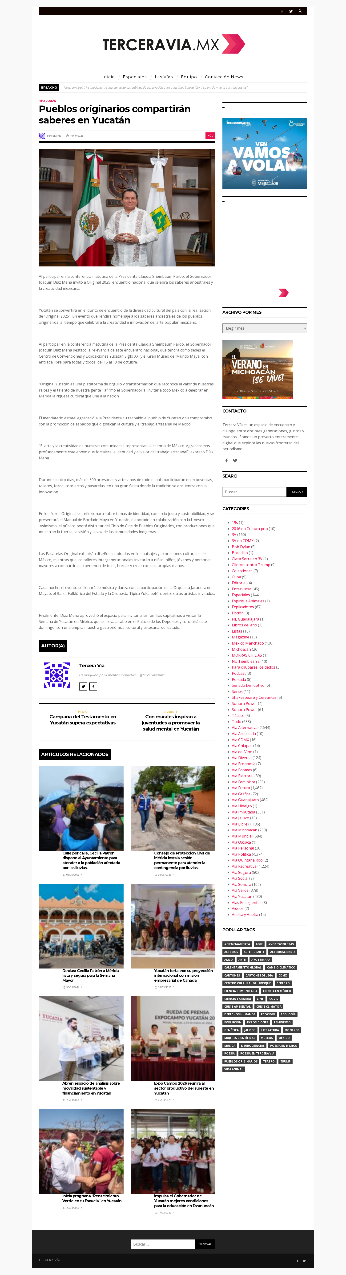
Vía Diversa (242, 757)
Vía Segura (241, 872)
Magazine (240, 637)
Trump (285, 1061)
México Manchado (248, 643)
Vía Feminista (243, 782)
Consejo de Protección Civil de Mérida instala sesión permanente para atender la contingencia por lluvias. (182, 860)
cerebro (283, 983)
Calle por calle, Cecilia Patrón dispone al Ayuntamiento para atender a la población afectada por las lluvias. (91, 860)
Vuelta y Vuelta (245, 914)
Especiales (241, 594)
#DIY (259, 944)
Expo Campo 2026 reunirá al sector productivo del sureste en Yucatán (184, 1088)
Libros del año (244, 625)
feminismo (282, 1022)
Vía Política (241, 854)
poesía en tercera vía (257, 1053)
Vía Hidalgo (242, 806)
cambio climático (281, 967)
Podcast (239, 673)
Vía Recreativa (244, 866)
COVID (273, 999)
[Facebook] (282, 11)
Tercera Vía (54, 135)
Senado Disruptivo (248, 685)
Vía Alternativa (244, 727)
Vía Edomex (242, 769)
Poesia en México (283, 1046)
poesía (229, 1053)
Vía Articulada (244, 733)
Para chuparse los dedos (253, 667)
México (284, 1038)
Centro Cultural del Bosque (247, 983)
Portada (239, 679)
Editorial (239, 582)
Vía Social (240, 878)
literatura (270, 1030)
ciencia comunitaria (240, 991)
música (229, 1046)
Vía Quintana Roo (247, 860)
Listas (237, 631)
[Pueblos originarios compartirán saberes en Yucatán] (127, 207)
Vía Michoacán (244, 830)
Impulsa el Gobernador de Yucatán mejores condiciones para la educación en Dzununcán (184, 1201)
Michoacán (241, 649)
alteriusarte (254, 952)
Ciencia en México (277, 991)
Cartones (232, 975)
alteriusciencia (282, 952)
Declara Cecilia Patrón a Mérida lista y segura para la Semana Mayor (90, 976)
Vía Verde (240, 890)
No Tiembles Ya (246, 661)
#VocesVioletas (281, 944)
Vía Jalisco (240, 818)
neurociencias (253, 1046)
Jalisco (250, 1030)
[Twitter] (290, 11)
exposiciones (257, 1022)
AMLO (228, 960)
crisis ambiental (237, 1007)
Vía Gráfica (241, 794)
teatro (269, 1061)
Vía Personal (243, 848)
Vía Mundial (242, 836)
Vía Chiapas (242, 745)
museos (267, 1038)
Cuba (236, 577)
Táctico (238, 715)
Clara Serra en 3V (247, 558)
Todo (236, 721)
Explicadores (243, 606)
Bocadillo (240, 552)
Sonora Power (244, 703)
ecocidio (268, 1014)
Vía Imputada (243, 812)
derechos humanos (239, 1014)
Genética (231, 1030)
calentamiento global (243, 967)
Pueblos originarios (240, 1061)
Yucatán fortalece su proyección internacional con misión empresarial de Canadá (183, 976)
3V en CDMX (242, 540)
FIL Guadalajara (245, 619)
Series (237, 691)
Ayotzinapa (260, 960)
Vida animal (233, 1069)
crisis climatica (269, 1007)
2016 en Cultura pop (250, 528)
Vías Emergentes (247, 902)
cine (260, 999)
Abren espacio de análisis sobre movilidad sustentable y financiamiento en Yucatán (91, 1088)
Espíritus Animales (248, 601)
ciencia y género (237, 999)
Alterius (231, 952)
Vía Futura (241, 787)
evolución (232, 1022)
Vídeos (238, 908)
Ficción (238, 613)
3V (234, 534)
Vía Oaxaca (241, 842)
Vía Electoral (242, 775)
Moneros (292, 1030)
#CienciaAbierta (237, 944)
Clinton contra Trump (251, 564)
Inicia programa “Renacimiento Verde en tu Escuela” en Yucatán (91, 1198)
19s (235, 522)
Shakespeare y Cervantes (254, 697)
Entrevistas (242, 589)
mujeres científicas (239, 1038)
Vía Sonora (241, 884)
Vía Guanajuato (245, 799)
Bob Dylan (241, 546)
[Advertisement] (264, 245)
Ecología (288, 1014)
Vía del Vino (242, 751)
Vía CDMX (240, 739)
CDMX (282, 975)
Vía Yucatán (47, 101)
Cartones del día (259, 975)
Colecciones (242, 570)
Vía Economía (243, 763)
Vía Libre (239, 824)
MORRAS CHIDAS (247, 655)
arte (242, 960)
